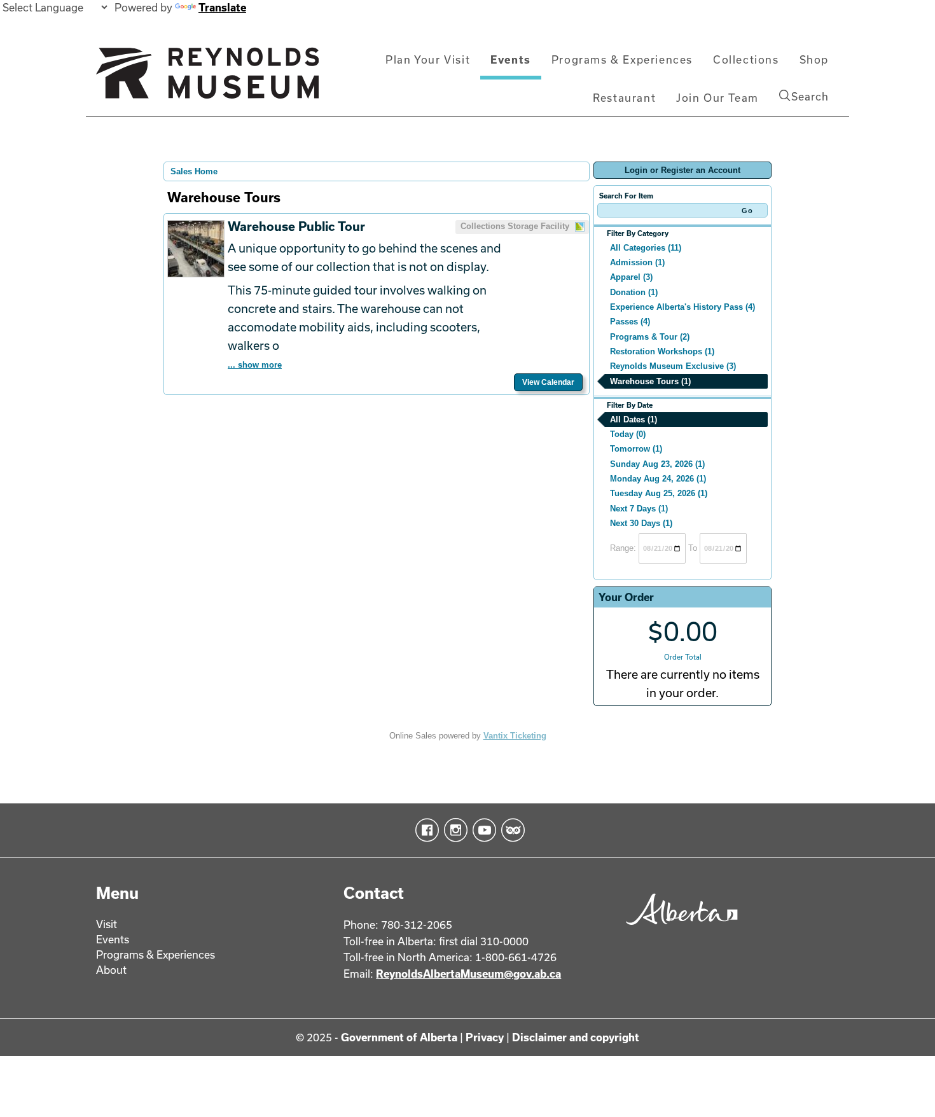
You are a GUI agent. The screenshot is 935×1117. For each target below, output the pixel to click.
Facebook (424, 830)
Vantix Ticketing (514, 735)
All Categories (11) (645, 248)
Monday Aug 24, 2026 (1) (658, 478)
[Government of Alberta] (678, 929)
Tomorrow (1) (636, 449)
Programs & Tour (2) (649, 337)
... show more (255, 365)
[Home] (207, 78)
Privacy (485, 1037)
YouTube (482, 830)
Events (510, 59)
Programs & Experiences (622, 59)
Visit (106, 924)
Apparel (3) (631, 277)
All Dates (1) (633, 419)
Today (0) (628, 434)
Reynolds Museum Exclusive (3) (673, 366)
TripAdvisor (510, 830)
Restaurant (624, 98)
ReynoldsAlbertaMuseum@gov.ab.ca (468, 974)
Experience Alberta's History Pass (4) (682, 307)
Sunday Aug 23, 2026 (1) (657, 464)
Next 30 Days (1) (641, 523)
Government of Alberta (399, 1037)
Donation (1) (634, 292)
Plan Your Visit (427, 59)
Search (810, 96)
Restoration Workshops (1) (662, 351)
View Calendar (548, 382)
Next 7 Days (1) (639, 508)
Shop (814, 59)
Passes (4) (630, 321)
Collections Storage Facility (516, 226)
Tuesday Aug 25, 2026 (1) (658, 493)
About (111, 970)
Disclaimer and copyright (575, 1037)
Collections (746, 59)
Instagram (453, 830)
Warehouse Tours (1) (650, 381)
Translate (222, 7)
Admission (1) (637, 262)
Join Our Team (717, 98)
